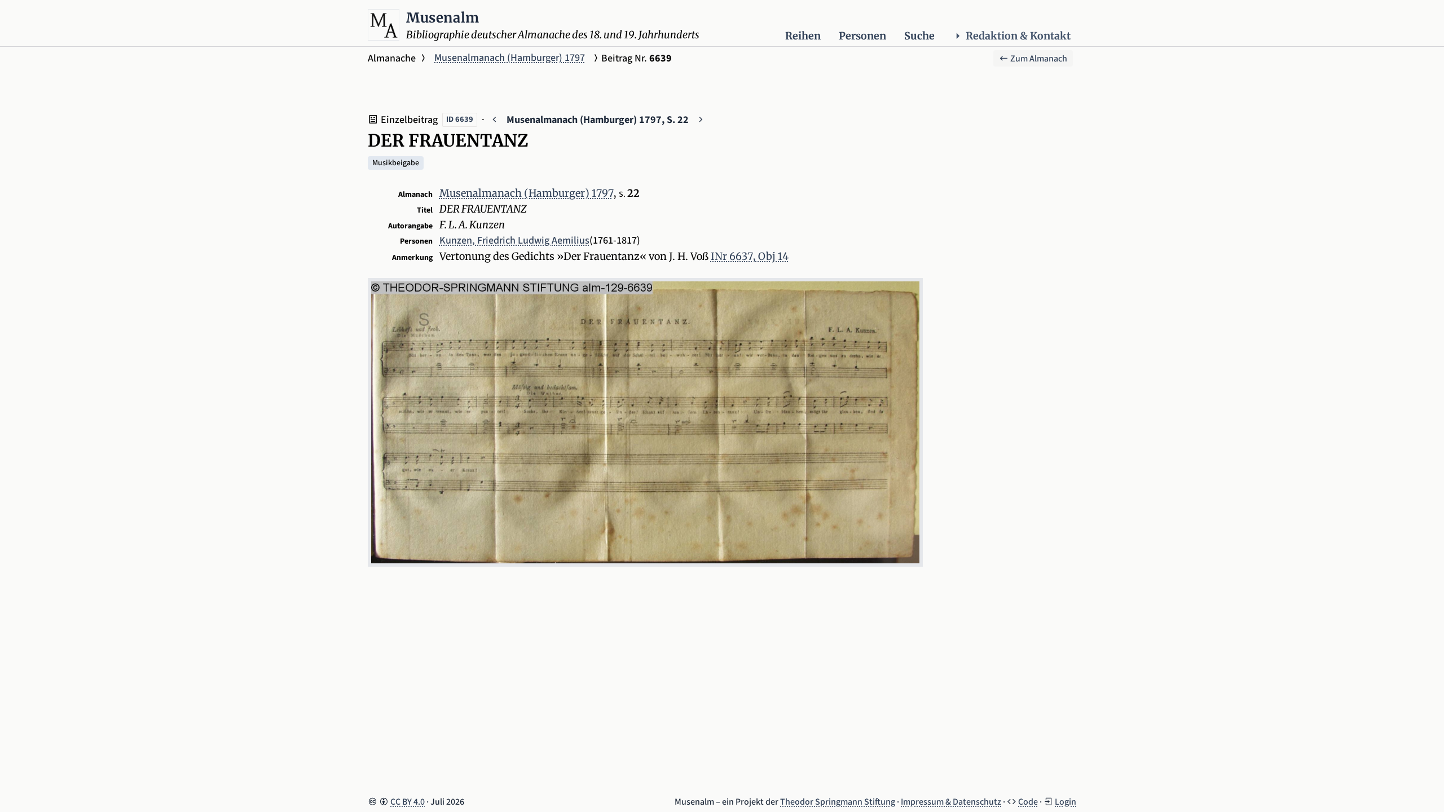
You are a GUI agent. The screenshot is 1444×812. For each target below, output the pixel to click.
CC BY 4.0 (407, 802)
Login (1065, 802)
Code (1028, 802)
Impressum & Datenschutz (951, 802)
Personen (862, 35)
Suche (919, 35)
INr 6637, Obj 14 (750, 256)
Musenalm (442, 18)
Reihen (803, 35)
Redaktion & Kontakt (1018, 35)
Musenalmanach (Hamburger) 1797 (509, 58)
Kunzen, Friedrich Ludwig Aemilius (514, 240)
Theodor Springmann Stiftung (837, 802)
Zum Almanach (1038, 58)
